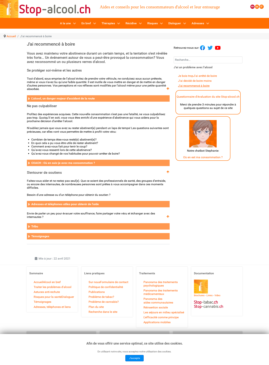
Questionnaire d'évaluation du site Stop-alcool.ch (208, 96)
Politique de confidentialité (106, 287)
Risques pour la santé (47, 297)
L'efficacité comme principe (161, 317)
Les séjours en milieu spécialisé (163, 312)
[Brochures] (201, 286)
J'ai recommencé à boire (194, 85)
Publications (97, 292)
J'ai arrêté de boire (205, 76)
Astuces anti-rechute (47, 292)
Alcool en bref (52, 282)
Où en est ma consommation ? (203, 157)
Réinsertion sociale (155, 307)
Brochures (199, 295)
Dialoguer (67, 297)
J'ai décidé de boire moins (195, 80)
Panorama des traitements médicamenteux (160, 292)
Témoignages (42, 301)
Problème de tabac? (101, 297)
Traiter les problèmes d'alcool (52, 287)
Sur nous (94, 282)
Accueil (38, 282)
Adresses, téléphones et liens (52, 307)
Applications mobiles (157, 322)
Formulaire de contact (114, 282)
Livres (209, 295)
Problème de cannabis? (104, 301)
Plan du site (96, 307)
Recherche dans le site (103, 312)
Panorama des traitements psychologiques (160, 283)
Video (217, 295)
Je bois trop (185, 76)
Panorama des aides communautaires (158, 300)
